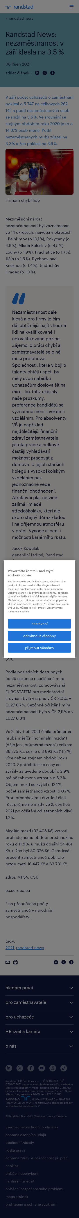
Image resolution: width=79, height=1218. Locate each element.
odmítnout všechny (39, 636)
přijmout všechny (39, 648)
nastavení (39, 623)
